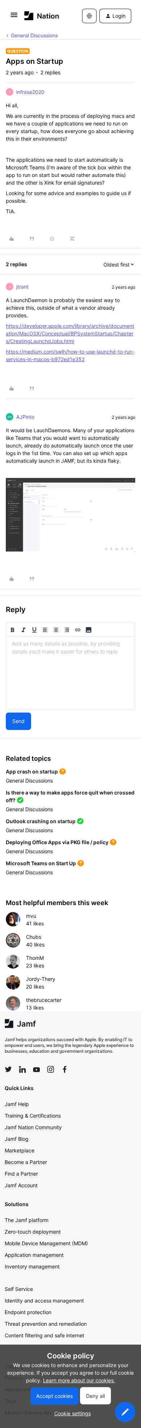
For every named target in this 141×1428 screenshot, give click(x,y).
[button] (14, 17)
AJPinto (25, 417)
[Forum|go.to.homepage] (41, 15)
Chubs (33, 937)
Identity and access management (44, 1300)
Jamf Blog (17, 1139)
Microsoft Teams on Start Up (41, 863)
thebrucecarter (43, 1000)
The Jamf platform (26, 1220)
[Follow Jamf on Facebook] (64, 1069)
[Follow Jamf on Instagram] (50, 1069)
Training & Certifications (33, 1116)
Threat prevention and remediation (46, 1324)
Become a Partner (26, 1162)
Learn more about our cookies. (79, 1380)
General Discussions (34, 35)
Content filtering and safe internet (44, 1335)
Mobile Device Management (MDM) (46, 1243)
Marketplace (19, 1150)
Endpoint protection (28, 1312)
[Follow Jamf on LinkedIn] (22, 1069)
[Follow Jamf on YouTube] (36, 1069)
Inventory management (32, 1266)
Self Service (19, 1289)
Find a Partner (21, 1174)
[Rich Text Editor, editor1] (70, 673)
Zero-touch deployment (33, 1232)
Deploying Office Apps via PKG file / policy (57, 842)
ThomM (35, 958)
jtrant (22, 287)
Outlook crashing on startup (41, 821)
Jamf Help (17, 1104)
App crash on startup (32, 771)
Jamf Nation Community (33, 1127)
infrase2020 (30, 92)
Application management (34, 1255)
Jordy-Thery (40, 979)
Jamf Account (21, 1185)
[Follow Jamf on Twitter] (8, 1069)
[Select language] (89, 16)
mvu (31, 916)
